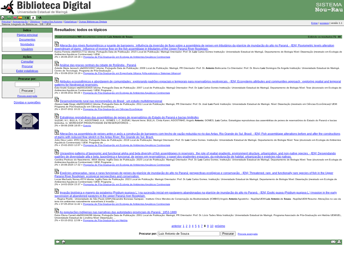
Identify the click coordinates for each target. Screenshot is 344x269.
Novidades (27, 44)
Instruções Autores (52, 21)
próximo (220, 226)
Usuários (27, 49)
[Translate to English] (15, 18)
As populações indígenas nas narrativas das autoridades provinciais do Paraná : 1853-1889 (118, 212)
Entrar (314, 23)
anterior (176, 226)
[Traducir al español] (20, 18)
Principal (6, 21)
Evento (87, 125)
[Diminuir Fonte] (39, 18)
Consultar (27, 61)
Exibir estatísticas (27, 71)
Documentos (27, 39)
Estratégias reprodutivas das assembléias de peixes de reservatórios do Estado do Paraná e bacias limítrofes (129, 117)
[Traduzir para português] (9, 18)
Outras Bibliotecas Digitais (93, 21)
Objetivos (35, 21)
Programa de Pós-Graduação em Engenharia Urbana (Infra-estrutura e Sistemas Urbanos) (132, 73)
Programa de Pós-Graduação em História (105, 220)
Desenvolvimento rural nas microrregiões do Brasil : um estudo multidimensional (111, 101)
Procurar (27, 66)
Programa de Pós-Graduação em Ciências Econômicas (113, 109)
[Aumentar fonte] (26, 18)
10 (211, 226)
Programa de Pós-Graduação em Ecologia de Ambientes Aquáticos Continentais (126, 57)
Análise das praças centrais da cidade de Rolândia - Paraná (98, 65)
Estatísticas (70, 21)
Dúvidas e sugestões (27, 102)
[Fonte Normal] (33, 18)
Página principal (27, 35)
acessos (324, 23)
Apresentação (20, 21)
